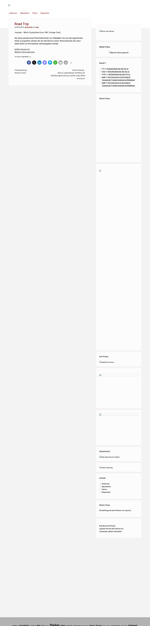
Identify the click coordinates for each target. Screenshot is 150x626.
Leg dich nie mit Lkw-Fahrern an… (111, 529)
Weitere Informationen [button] (25, 52)
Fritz (103, 72)
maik (37, 27)
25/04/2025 (28, 27)
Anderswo (13, 13)
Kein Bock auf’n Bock (107, 526)
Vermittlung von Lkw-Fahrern (110, 510)
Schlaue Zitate (20, 73)
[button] (29, 62)
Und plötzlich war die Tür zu (117, 69)
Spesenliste (24, 13)
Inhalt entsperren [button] (22, 49)
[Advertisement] (118, 130)
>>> (30, 57)
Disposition (45, 13)
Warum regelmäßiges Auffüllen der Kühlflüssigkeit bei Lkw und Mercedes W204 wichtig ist (68, 75)
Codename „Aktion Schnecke (110, 531)
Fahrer (35, 13)
